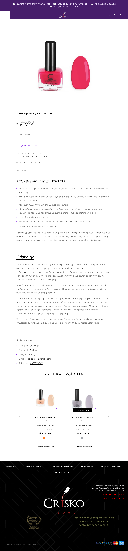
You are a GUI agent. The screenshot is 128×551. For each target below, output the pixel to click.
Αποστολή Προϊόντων (62, 467)
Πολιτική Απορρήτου (111, 467)
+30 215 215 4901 (114, 498)
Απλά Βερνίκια (35, 156)
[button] (45, 447)
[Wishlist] (119, 15)
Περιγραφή (21, 171)
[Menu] (5, 15)
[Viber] (64, 513)
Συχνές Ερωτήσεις (64, 473)
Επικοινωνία (12, 467)
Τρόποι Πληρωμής (35, 467)
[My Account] (115, 15)
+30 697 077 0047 (113, 494)
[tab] (21, 172)
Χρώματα (46, 156)
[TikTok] (74, 513)
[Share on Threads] (32, 162)
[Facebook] (53, 513)
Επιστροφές (87, 467)
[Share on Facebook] (24, 162)
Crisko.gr (79, 268)
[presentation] (19, 417)
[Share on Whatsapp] (39, 162)
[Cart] (124, 15)
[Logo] (64, 15)
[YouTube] (69, 513)
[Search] (110, 15)
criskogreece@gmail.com (38, 359)
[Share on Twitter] (28, 162)
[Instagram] (58, 513)
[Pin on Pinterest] (36, 162)
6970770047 (36, 363)
